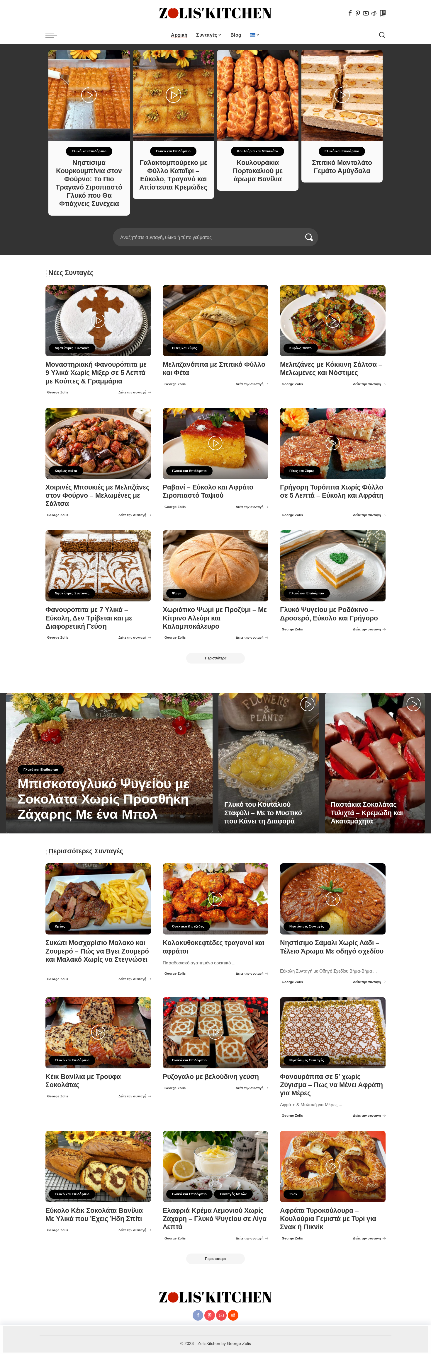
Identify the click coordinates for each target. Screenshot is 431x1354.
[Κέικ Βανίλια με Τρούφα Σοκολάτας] (98, 1032)
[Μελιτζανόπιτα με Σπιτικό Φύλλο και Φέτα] (215, 320)
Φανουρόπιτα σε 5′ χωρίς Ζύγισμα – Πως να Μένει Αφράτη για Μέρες (331, 1085)
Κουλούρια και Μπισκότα (257, 151)
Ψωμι (176, 593)
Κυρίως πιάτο (300, 348)
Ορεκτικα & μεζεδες (188, 926)
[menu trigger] (54, 35)
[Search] (382, 35)
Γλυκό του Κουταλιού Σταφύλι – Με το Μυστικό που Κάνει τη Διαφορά (263, 813)
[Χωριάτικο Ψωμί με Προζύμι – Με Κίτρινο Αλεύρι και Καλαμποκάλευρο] (215, 565)
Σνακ (293, 1194)
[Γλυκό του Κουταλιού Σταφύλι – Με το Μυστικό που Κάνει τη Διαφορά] (268, 763)
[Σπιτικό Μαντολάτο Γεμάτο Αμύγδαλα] (342, 95)
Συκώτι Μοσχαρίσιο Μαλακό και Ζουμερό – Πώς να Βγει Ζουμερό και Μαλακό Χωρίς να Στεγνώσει (97, 951)
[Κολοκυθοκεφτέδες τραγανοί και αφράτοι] (215, 899)
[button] (212, 225)
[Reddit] (374, 13)
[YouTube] (366, 13)
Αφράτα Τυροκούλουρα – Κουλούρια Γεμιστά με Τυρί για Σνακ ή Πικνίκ (328, 1219)
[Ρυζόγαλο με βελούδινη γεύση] (215, 1032)
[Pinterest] (358, 13)
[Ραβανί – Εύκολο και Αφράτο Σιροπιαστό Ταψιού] (215, 443)
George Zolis (58, 392)
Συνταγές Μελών (233, 1194)
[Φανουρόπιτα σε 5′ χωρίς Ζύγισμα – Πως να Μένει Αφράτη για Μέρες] (333, 1032)
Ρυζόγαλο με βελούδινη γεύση (211, 1076)
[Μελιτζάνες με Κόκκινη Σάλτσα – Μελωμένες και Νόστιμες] (333, 320)
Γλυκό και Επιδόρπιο (89, 151)
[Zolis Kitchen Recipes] (215, 13)
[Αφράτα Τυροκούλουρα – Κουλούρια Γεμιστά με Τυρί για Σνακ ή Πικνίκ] (333, 1166)
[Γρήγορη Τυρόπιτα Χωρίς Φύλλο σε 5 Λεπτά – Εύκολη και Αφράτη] (333, 443)
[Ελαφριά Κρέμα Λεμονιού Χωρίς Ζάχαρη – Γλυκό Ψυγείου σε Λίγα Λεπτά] (215, 1166)
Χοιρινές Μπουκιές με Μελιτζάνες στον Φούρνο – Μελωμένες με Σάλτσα (97, 495)
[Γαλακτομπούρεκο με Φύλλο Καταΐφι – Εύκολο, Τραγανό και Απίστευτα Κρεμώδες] (173, 95)
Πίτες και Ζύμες (184, 348)
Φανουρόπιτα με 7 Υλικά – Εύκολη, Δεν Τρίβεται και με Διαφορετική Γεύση (88, 618)
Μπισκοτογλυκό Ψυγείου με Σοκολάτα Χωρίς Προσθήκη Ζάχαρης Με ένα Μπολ (103, 799)
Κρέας (60, 926)
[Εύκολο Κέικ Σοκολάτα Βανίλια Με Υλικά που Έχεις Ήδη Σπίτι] (98, 1166)
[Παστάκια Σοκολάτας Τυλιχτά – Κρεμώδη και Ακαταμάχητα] (375, 763)
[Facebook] (350, 13)
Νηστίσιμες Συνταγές (72, 348)
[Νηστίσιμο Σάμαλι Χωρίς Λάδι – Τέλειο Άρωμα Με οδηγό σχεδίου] (333, 899)
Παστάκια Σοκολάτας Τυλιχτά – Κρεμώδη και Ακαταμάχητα (367, 813)
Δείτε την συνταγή (132, 392)
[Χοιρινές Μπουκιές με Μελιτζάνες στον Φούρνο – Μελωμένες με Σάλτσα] (98, 443)
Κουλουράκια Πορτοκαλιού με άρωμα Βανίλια (258, 171)
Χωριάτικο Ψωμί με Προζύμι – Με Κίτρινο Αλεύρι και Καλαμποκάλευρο (215, 618)
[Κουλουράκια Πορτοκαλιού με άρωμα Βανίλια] (257, 95)
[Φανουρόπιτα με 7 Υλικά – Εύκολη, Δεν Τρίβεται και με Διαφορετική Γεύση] (98, 565)
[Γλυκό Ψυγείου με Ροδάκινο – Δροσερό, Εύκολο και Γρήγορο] (333, 565)
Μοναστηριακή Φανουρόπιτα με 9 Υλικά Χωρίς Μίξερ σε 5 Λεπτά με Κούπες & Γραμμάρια (96, 373)
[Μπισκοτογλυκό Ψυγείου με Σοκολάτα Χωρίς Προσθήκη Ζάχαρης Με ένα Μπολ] (109, 763)
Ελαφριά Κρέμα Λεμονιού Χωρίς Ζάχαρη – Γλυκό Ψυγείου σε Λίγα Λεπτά (215, 1219)
